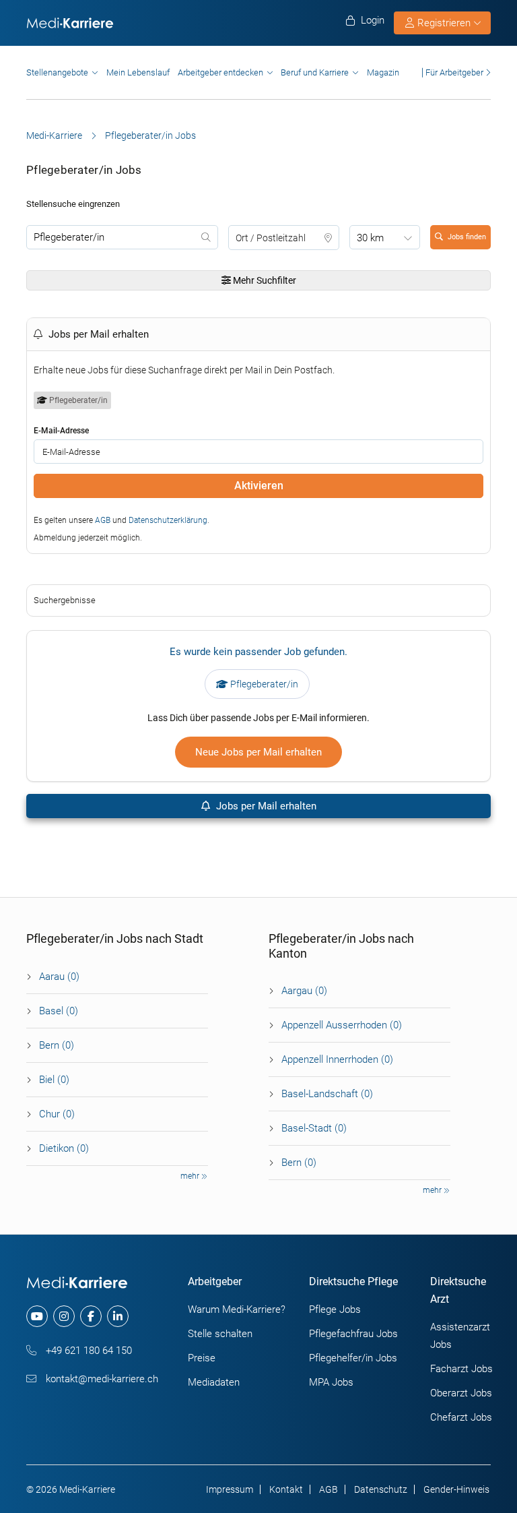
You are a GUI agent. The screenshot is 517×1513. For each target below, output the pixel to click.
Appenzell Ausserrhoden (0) (341, 1025)
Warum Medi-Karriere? (236, 1309)
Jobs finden (467, 237)
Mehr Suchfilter (263, 280)
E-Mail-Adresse (61, 430)
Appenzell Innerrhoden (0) (337, 1059)
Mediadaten (214, 1382)
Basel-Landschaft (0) (327, 1094)
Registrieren (444, 23)
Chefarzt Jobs (461, 1417)
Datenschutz (380, 1489)
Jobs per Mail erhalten (264, 806)
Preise (201, 1358)
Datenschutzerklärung (168, 520)
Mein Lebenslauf (138, 72)
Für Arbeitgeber (454, 72)
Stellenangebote (57, 72)
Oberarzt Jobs (461, 1393)
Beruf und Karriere (315, 72)
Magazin (383, 72)
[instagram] (64, 1316)
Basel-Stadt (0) (314, 1128)
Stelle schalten (220, 1334)
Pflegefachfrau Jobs (353, 1334)
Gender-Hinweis (456, 1489)
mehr (190, 1176)
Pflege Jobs (335, 1309)
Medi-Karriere (54, 135)
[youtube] (37, 1316)
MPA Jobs (331, 1382)
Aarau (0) (59, 976)
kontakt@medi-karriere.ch (100, 1379)
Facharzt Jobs (461, 1369)
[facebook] (91, 1316)
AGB (102, 520)
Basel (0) (58, 1011)
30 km (370, 238)
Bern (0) (56, 1045)
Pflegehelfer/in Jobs (353, 1358)
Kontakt (286, 1489)
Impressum (229, 1489)
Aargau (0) (304, 991)
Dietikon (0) (64, 1148)
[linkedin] (118, 1316)
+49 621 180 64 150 (87, 1351)
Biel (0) (54, 1080)
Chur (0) (57, 1114)
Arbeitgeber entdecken (220, 72)
